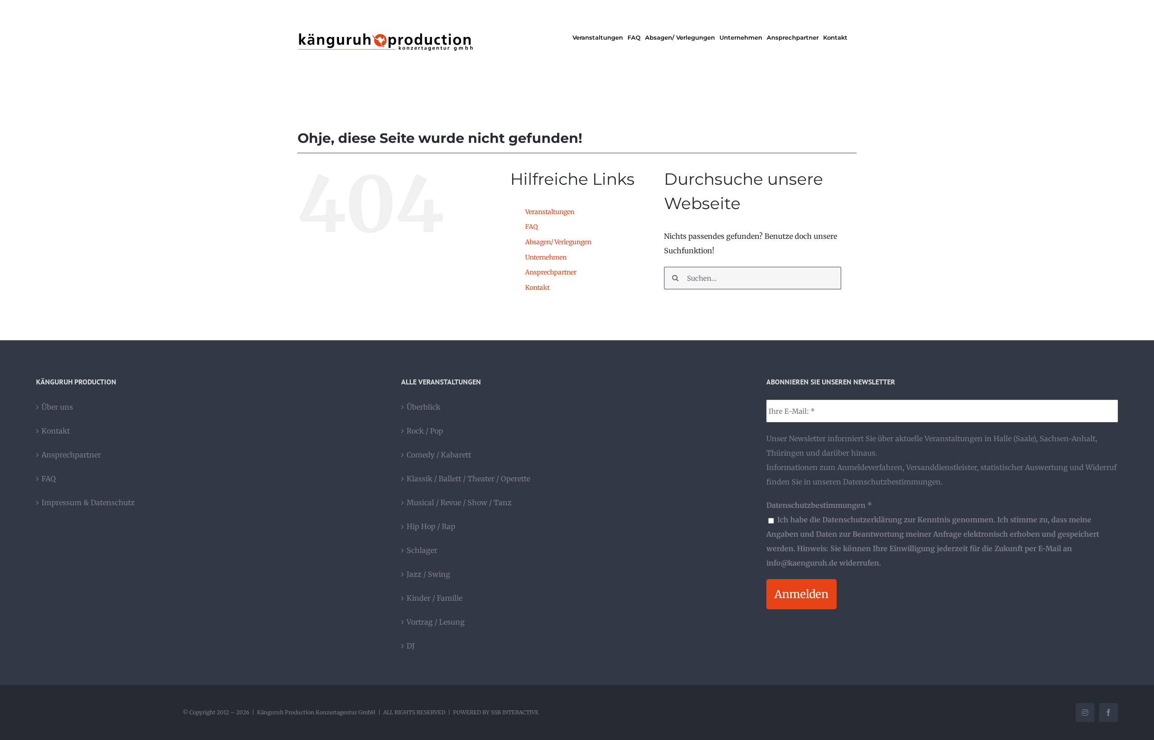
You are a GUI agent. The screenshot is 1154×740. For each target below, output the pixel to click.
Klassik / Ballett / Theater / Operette (468, 478)
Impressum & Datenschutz (88, 502)
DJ (411, 645)
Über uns (57, 406)
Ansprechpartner (551, 272)
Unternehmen (546, 257)
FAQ (531, 227)
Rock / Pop (425, 430)
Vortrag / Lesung (436, 621)
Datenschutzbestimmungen (892, 481)
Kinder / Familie (435, 598)
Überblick (423, 406)
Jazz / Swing (428, 574)
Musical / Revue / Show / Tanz (459, 502)
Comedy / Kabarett (439, 454)
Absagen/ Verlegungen (558, 242)
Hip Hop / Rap (431, 526)
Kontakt (537, 287)
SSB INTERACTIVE (515, 712)
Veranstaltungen (549, 212)
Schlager (422, 550)
